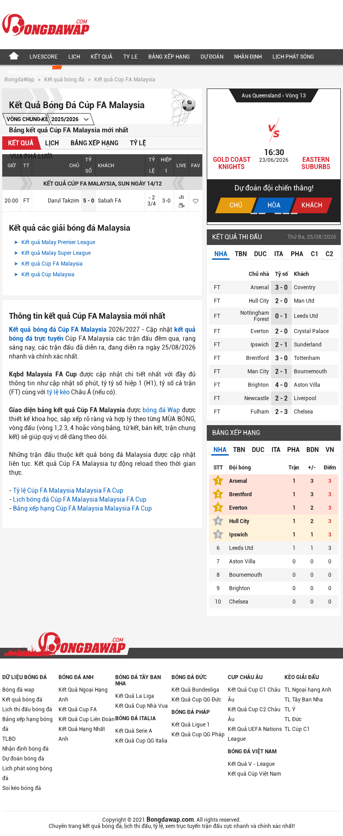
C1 (314, 254)
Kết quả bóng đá (64, 79)
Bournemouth (310, 371)
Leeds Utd (306, 316)
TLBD (9, 739)
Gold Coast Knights (232, 163)
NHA (220, 254)
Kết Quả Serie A (133, 731)
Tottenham (307, 358)
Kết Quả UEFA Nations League (255, 734)
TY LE (130, 57)
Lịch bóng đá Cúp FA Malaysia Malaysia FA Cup (79, 499)
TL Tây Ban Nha (303, 700)
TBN (241, 254)
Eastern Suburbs (315, 163)
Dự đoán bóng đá (23, 759)
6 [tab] (294, 213)
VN (330, 449)
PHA (297, 254)
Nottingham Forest (254, 316)
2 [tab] (262, 213)
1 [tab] (254, 213)
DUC (260, 254)
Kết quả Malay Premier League (57, 242)
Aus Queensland (262, 96)
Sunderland (308, 345)
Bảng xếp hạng (169, 57)
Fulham (260, 412)
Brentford (257, 358)
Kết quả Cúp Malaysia (47, 274)
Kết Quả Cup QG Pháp (198, 734)
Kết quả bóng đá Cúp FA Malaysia (58, 329)
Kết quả (102, 57)
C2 (329, 254)
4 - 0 (281, 384)
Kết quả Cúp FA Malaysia (124, 79)
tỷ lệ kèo (58, 392)
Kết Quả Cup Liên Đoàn (87, 719)
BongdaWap (19, 79)
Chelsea (303, 412)
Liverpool (305, 398)
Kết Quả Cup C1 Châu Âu (254, 695)
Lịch (74, 57)
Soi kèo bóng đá (21, 788)
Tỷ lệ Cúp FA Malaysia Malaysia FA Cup (68, 490)
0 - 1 (281, 316)
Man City (258, 371)
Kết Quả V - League (251, 764)
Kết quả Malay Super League (55, 253)
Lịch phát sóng (293, 57)
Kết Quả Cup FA (78, 709)
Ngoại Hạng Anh (30, 72)
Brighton (258, 385)
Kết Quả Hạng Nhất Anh (82, 734)
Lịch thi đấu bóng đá (27, 709)
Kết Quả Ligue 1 (191, 725)
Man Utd (304, 301)
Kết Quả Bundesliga (195, 690)
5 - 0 (88, 201)
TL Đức (292, 719)
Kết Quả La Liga (134, 696)
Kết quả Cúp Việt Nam (254, 774)
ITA (278, 254)
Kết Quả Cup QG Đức (196, 700)
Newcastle (256, 398)
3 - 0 (281, 287)
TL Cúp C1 (297, 729)
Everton (260, 331)
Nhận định (248, 57)
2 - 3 (281, 411)
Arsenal (260, 287)
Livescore (43, 57)
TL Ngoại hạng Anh (307, 690)
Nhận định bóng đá (25, 749)
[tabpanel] (273, 155)
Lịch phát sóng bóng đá (27, 773)
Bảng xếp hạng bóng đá (27, 724)
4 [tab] (278, 213)
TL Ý (290, 709)
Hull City (259, 301)
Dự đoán (212, 57)
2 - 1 (281, 344)
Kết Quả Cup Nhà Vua (141, 706)
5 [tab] (286, 213)
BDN (312, 449)
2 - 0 (281, 300)
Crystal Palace (311, 331)
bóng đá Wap (161, 410)
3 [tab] (270, 213)
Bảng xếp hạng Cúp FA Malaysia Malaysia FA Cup (82, 508)
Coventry (304, 287)
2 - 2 (281, 398)
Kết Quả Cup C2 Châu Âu (254, 714)
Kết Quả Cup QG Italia (141, 741)
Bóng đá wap (18, 690)
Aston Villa (307, 385)
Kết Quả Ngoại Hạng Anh (83, 695)
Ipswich (260, 345)
